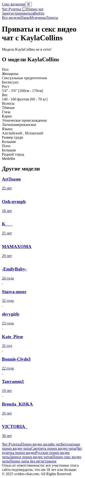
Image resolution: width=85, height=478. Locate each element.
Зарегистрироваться (18, 13)
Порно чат (35, 9)
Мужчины (38, 18)
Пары (25, 18)
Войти (39, 13)
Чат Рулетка (11, 444)
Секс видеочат (13, 4)
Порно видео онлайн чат (41, 444)
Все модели (11, 18)
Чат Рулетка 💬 (14, 9)
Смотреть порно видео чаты (53, 448)
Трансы (52, 18)
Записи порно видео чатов (31, 457)
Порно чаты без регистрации (33, 461)
